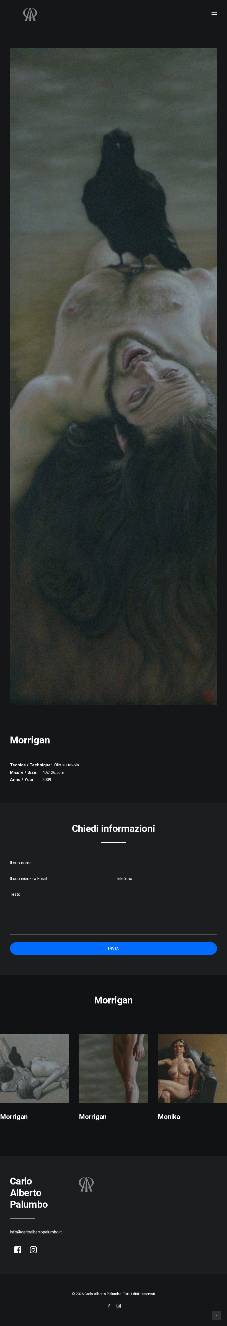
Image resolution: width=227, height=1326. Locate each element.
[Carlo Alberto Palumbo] (113, 14)
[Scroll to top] (216, 1315)
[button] (214, 14)
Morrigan (14, 1117)
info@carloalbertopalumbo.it (36, 1232)
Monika (169, 1117)
